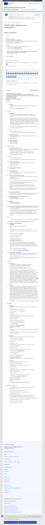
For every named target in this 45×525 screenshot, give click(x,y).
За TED (5, 476)
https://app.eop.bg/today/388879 (23, 250)
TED (5, 22)
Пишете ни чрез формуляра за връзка (11, 510)
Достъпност (6, 471)
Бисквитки (6, 469)
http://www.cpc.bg (19, 355)
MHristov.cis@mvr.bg (17, 47)
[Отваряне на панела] (5, 32)
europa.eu (14, 501)
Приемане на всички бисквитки (11, 522)
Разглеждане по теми (29, 18)
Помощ (5, 454)
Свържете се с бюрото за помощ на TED (11, 456)
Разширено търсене (12, 18)
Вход (32, 3)
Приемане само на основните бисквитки (27, 522)
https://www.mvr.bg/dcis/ (20, 325)
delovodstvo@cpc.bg (20, 350)
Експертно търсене (20, 18)
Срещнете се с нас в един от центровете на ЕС (12, 512)
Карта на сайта (6, 478)
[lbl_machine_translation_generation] (16, 80)
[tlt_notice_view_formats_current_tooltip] (37, 90)
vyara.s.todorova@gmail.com (22, 375)
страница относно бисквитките (34, 516)
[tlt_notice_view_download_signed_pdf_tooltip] (6, 64)
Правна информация (8, 467)
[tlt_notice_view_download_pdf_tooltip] (6, 73)
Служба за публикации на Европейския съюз (13, 446)
